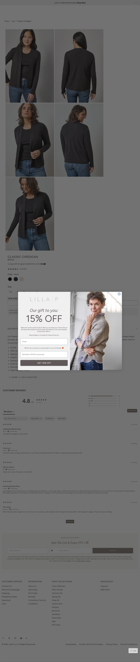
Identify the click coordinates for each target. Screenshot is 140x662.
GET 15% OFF (44, 363)
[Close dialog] (119, 294)
